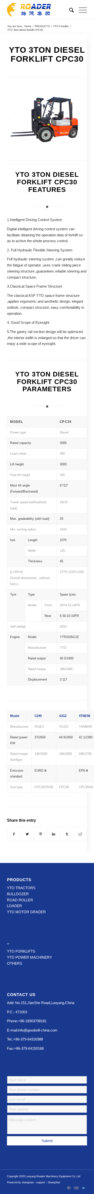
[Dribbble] (69, 1188)
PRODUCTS (42, 26)
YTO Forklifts (61, 26)
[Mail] (83, 1188)
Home (27, 26)
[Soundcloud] (76, 1188)
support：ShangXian (48, 1182)
